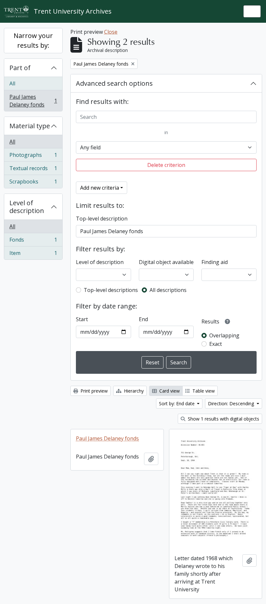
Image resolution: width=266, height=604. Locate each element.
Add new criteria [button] (99, 187)
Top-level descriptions (111, 290)
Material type (29, 125)
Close (110, 31)
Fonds (33, 241)
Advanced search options (114, 83)
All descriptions (168, 290)
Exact (215, 343)
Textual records (33, 170)
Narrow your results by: (33, 40)
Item (33, 254)
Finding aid (214, 262)
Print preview (93, 391)
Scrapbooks (33, 183)
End (143, 319)
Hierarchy (133, 391)
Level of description (26, 206)
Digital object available (166, 262)
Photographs (33, 156)
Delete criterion (166, 165)
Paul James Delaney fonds (33, 100)
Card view (169, 391)
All (12, 83)
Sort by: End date (177, 403)
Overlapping (224, 335)
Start (82, 319)
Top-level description (101, 218)
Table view (203, 391)
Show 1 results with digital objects (223, 419)
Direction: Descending (231, 403)
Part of (19, 67)
